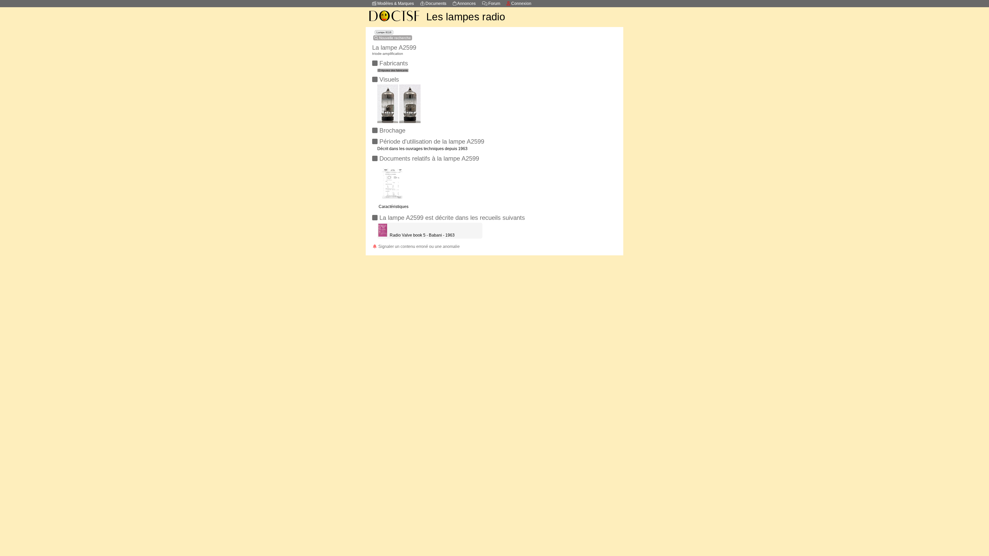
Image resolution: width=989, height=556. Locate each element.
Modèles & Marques (395, 3)
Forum (493, 3)
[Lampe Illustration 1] (387, 102)
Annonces (466, 3)
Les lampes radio (465, 16)
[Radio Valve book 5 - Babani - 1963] (382, 235)
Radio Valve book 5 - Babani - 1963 (422, 235)
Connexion (520, 3)
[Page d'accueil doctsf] (394, 22)
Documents (435, 3)
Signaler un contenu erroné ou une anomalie (418, 246)
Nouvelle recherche (394, 38)
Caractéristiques (393, 206)
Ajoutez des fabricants (394, 70)
